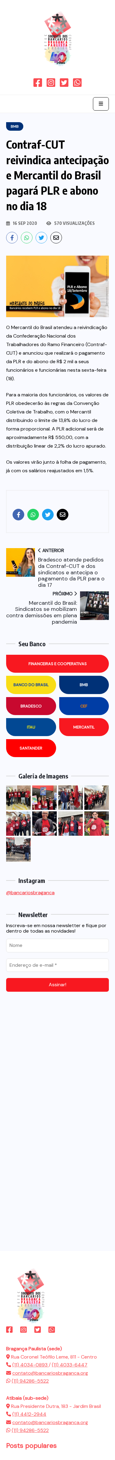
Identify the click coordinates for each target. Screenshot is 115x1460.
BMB (84, 684)
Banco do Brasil (31, 684)
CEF (83, 706)
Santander (31, 748)
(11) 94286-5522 (30, 1381)
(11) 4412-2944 (29, 1414)
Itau (31, 727)
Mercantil (84, 727)
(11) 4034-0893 (30, 1365)
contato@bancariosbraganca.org (50, 1373)
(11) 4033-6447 (69, 1365)
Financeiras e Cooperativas (58, 663)
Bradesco (31, 706)
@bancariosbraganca (30, 892)
